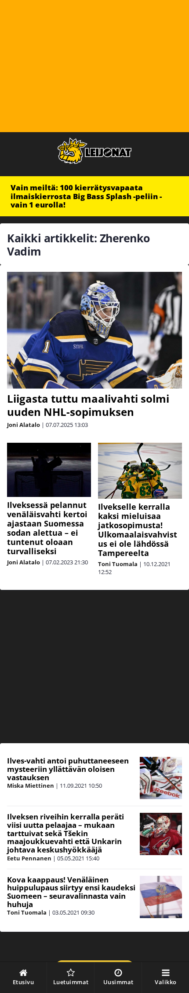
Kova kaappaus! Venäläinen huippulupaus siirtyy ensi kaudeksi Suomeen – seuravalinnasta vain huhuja (71, 891)
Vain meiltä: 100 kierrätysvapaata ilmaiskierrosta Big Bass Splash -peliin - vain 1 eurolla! (86, 196)
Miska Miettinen (30, 785)
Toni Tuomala (118, 564)
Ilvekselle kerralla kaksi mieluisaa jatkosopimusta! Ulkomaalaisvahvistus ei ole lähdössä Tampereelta (137, 529)
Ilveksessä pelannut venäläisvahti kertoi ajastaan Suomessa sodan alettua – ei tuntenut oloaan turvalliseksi (47, 528)
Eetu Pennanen (29, 858)
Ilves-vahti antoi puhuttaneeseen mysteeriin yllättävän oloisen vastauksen (68, 769)
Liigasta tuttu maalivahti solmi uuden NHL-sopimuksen (88, 405)
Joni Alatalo (23, 425)
